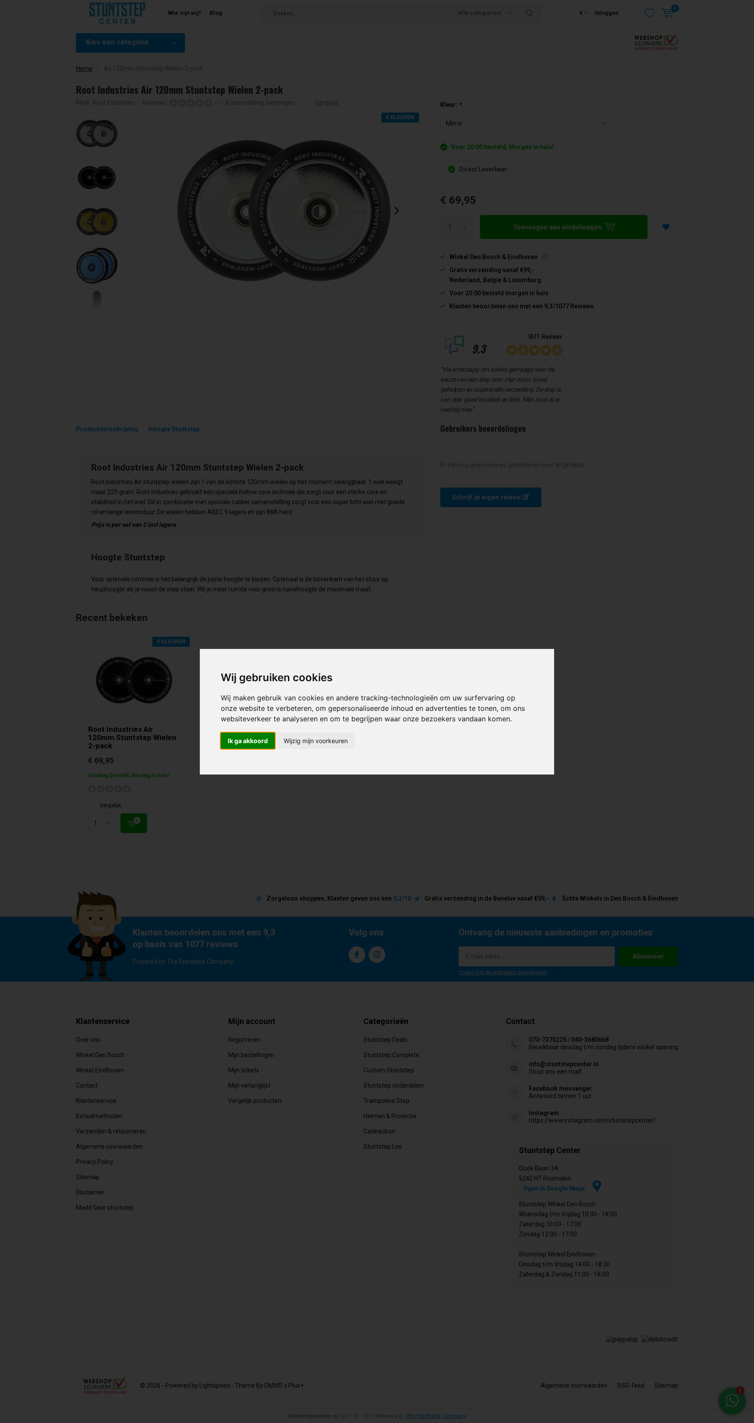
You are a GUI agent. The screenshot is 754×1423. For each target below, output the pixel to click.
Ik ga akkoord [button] (248, 740)
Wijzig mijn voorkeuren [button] (316, 740)
